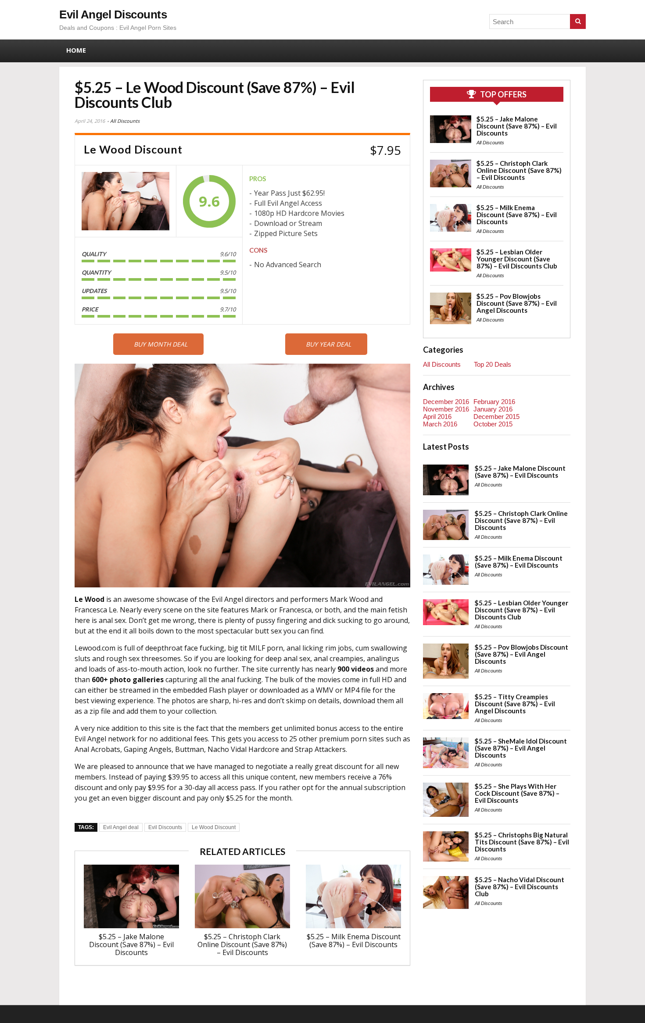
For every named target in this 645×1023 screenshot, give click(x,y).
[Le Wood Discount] (125, 201)
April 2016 (437, 416)
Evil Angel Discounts (113, 14)
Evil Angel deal (121, 827)
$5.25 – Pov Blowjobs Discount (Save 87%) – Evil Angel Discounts (517, 303)
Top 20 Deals (492, 364)
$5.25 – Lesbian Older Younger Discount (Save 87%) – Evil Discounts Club (517, 259)
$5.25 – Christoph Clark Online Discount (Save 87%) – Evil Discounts (242, 944)
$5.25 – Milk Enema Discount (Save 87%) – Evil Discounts (354, 940)
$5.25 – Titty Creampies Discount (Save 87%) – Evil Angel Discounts (515, 704)
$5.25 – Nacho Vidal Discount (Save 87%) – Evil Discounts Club (519, 887)
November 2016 (446, 409)
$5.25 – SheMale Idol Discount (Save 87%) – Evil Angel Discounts (521, 748)
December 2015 (496, 416)
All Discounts (125, 121)
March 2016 (440, 424)
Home (76, 50)
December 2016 (446, 401)
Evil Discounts (165, 827)
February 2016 (494, 401)
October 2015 (492, 424)
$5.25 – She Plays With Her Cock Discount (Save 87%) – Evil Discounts (517, 793)
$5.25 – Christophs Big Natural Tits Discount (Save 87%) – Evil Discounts (522, 842)
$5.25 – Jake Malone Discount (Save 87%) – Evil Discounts (131, 944)
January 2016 (492, 409)
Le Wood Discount (214, 827)
